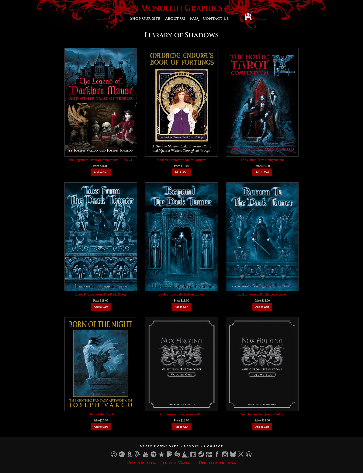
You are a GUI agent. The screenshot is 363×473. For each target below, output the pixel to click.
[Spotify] (153, 456)
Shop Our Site (145, 18)
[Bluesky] (233, 456)
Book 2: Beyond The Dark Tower (181, 294)
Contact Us (216, 18)
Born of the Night (101, 414)
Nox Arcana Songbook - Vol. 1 (181, 414)
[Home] (181, 10)
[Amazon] (129, 456)
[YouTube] (145, 456)
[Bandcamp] (122, 456)
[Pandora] (169, 456)
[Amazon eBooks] (185, 456)
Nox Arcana (141, 462)
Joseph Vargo (177, 462)
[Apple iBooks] (193, 456)
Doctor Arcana (218, 462)
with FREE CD (100, 160)
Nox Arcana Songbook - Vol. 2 (262, 414)
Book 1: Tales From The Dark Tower (100, 294)
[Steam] (201, 456)
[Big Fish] (209, 456)
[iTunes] (114, 456)
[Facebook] (217, 456)
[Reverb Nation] (161, 456)
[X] (241, 456)
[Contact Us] (249, 456)
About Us (175, 18)
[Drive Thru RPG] (137, 456)
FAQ (194, 18)
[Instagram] (225, 456)
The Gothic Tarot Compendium (262, 160)
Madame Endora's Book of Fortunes (181, 160)
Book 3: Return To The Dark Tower (262, 294)
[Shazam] (177, 456)
